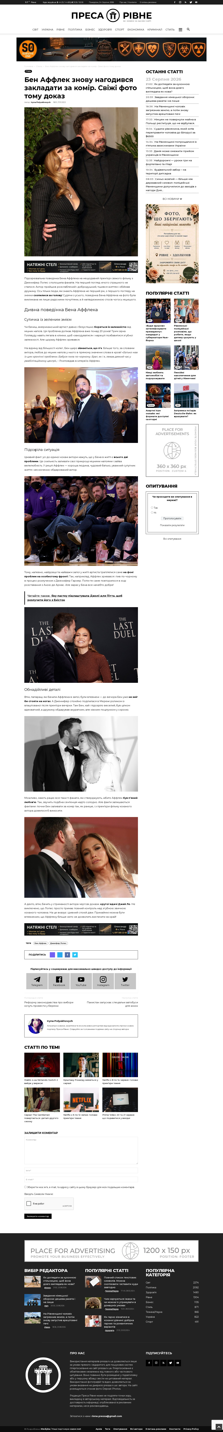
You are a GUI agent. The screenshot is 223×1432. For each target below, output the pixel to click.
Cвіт (35, 29)
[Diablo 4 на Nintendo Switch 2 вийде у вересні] (42, 1065)
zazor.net (75, 1429)
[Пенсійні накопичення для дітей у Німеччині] (186, 357)
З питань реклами (148, 2)
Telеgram (37, 985)
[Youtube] (196, 2)
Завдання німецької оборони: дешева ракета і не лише (59, 1299)
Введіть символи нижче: (38, 1194)
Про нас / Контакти (128, 2)
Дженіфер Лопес (58, 943)
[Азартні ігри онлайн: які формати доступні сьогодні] (158, 395)
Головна (28, 66)
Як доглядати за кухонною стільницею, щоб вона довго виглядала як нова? (168, 88)
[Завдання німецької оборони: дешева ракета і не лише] (32, 1299)
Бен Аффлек (41, 943)
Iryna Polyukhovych (41, 102)
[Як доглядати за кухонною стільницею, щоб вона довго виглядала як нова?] (32, 1281)
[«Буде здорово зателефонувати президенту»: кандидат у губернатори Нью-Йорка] (158, 311)
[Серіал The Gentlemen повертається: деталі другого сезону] (42, 1100)
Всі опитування (172, 538)
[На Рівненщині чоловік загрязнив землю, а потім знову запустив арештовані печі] (32, 1318)
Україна (47, 29)
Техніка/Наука (154, 1312)
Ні (155, 512)
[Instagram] (180, 2)
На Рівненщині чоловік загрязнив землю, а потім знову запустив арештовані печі (167, 110)
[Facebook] (174, 2)
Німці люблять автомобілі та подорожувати (155, 375)
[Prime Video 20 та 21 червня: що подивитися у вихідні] (120, 1100)
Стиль (170, 29)
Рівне (60, 29)
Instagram (103, 985)
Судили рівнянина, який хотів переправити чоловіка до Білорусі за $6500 (170, 132)
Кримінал (154, 29)
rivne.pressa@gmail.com (107, 1416)
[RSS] (185, 2)
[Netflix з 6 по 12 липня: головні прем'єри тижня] (81, 1100)
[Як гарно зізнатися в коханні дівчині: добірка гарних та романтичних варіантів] (93, 1321)
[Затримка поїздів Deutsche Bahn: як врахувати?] (186, 395)
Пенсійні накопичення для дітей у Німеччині (185, 375)
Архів (99, 1429)
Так (156, 507)
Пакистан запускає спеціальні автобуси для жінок (112, 1004)
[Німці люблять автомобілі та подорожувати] (158, 357)
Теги (107, 1429)
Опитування (120, 1429)
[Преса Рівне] (111, 15)
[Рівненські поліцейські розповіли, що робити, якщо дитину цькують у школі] (186, 311)
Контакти (174, 1429)
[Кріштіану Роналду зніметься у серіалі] (81, 1065)
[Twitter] (190, 2)
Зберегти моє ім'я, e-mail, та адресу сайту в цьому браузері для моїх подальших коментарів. (81, 1187)
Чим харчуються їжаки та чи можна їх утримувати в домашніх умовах (120, 1302)
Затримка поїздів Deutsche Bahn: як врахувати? (185, 413)
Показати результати (172, 525)
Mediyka (45, 1429)
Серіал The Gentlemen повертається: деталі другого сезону (41, 1118)
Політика (75, 29)
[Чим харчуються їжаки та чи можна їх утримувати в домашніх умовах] (93, 1303)
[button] (180, 30)
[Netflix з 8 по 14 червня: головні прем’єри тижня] (120, 1065)
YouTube (81, 985)
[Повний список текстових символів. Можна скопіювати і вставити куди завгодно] (93, 1281)
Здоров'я (105, 29)
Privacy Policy (191, 1429)
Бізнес (90, 29)
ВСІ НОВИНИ (171, 198)
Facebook (59, 985)
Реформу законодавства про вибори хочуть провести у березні (48, 1004)
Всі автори (136, 1429)
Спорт (119, 29)
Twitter (125, 985)
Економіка (135, 29)
